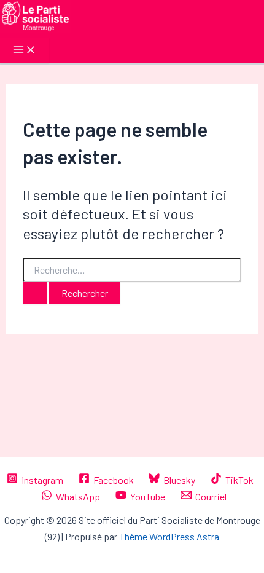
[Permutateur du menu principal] (24, 50)
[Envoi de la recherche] (35, 293)
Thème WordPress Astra (169, 536)
